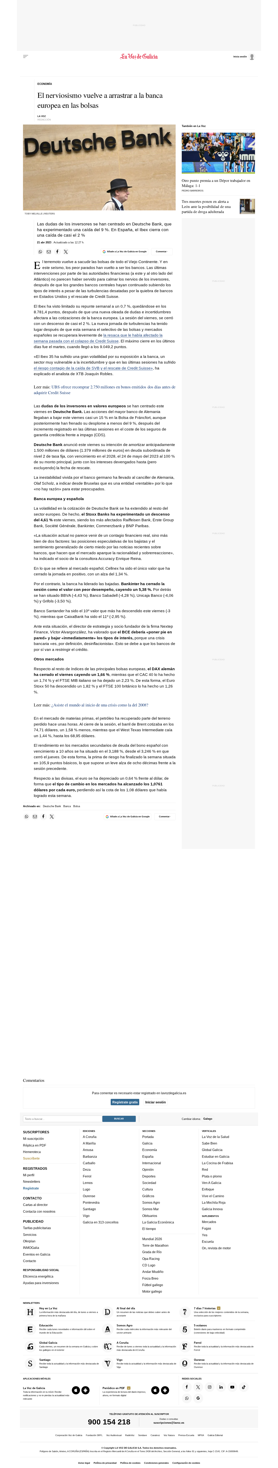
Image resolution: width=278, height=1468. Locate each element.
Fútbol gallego (152, 1285)
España (147, 1156)
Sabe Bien (209, 1143)
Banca (67, 806)
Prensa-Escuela (186, 1435)
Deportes (148, 1176)
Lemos (88, 1183)
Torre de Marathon (155, 1245)
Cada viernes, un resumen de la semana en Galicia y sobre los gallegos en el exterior (68, 1346)
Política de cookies (130, 1463)
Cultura (147, 1189)
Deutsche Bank (52, 806)
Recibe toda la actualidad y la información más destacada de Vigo (146, 1364)
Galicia (147, 1143)
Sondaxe (142, 1435)
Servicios (29, 1234)
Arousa (88, 1150)
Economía (149, 1150)
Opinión (148, 1170)
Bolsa (76, 806)
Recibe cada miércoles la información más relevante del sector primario (144, 1329)
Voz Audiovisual (113, 1435)
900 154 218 (109, 1422)
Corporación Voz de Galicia (68, 1435)
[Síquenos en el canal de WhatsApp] (187, 1398)
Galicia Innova (212, 1209)
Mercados (209, 1222)
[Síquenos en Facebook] (187, 1387)
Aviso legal (84, 1463)
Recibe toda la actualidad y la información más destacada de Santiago (69, 1364)
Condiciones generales (156, 1463)
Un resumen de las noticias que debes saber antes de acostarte (143, 1312)
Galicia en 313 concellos (100, 1222)
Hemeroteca (32, 1152)
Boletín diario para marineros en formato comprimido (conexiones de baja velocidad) (219, 1329)
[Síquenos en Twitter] (198, 1387)
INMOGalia (31, 1248)
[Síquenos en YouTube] (232, 1387)
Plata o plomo (212, 1176)
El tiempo (149, 1229)
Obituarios (149, 1216)
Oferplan (29, 1241)
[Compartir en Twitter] (65, 251)
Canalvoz (155, 1435)
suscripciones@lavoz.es (168, 1422)
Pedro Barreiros (192, 190)
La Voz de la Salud (215, 1137)
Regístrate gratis (125, 1102)
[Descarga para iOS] (76, 1390)
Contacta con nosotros (39, 1211)
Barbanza (90, 1156)
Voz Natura (169, 1435)
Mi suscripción (33, 1139)
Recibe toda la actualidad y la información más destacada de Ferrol (224, 1346)
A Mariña (89, 1143)
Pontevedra (91, 1202)
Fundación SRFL (94, 1435)
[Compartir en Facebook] (57, 251)
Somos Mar (150, 1209)
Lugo (86, 1189)
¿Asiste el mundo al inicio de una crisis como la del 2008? (99, 705)
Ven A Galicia (211, 1183)
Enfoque (208, 1189)
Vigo (86, 1216)
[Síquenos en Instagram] (210, 1387)
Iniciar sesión (155, 1102)
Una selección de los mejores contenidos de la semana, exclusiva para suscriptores (221, 1312)
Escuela (208, 1241)
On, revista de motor (216, 1248)
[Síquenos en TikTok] (244, 1387)
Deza (87, 1170)
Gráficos (148, 1196)
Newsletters (31, 1182)
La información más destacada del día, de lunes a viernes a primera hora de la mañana (68, 1312)
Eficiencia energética (38, 1276)
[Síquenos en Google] (198, 1398)
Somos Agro (151, 1202)
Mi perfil (28, 1175)
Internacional (151, 1163)
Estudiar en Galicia (215, 1156)
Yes (204, 1235)
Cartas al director (35, 1205)
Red (205, 1170)
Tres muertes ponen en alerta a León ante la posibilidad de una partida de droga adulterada (206, 206)
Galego (207, 1118)
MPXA (201, 1435)
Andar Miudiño (152, 1272)
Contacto (29, 1261)
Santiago (89, 1209)
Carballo (89, 1163)
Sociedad (149, 1183)
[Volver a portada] (139, 56)
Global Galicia (212, 1150)
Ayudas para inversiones (41, 1283)
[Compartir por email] (48, 251)
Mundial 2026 (152, 1239)
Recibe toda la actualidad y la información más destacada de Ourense (224, 1364)
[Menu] (26, 56)
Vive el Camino (213, 1196)
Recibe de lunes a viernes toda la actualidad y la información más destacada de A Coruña (146, 1346)
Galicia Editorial (215, 1435)
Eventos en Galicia (36, 1254)
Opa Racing (151, 1258)
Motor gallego (152, 1291)
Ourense (89, 1196)
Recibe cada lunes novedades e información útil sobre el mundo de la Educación (67, 1329)
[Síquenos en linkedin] (221, 1387)
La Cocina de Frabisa (217, 1163)
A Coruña (89, 1137)
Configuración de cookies (186, 1463)
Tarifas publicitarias (37, 1228)
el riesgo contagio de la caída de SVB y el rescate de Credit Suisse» (93, 368)
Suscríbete (31, 1158)
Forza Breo (150, 1278)
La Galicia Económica (158, 1222)
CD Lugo (148, 1265)
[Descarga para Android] (85, 1390)
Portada (148, 1137)
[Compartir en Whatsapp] (40, 251)
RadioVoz (130, 1435)
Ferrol (87, 1176)
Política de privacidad (105, 1463)
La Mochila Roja (213, 1202)
